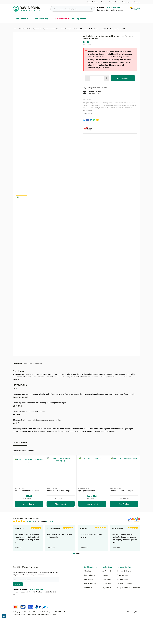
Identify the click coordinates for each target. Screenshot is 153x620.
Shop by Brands (79, 18)
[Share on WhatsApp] (94, 120)
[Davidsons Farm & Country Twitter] (133, 606)
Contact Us (112, 2)
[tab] (18, 363)
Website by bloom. (133, 612)
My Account (107, 588)
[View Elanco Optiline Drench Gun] (29, 470)
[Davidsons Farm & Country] (26, 9)
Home (15, 29)
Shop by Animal (21, 18)
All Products (107, 571)
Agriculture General (50, 29)
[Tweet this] (84, 120)
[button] (138, 450)
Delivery (103, 2)
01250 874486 (113, 7)
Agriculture (37, 29)
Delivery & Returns (124, 571)
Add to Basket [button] (28, 504)
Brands (105, 575)
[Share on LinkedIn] (91, 120)
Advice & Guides (93, 2)
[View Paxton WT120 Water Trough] (61, 470)
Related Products (20, 442)
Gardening (112, 105)
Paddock (133, 105)
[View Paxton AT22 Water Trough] (124, 470)
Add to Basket (122, 78)
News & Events (89, 575)
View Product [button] (60, 504)
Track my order (123, 575)
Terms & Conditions (124, 583)
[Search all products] (91, 8)
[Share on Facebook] (87, 120)
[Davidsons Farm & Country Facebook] (128, 606)
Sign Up (18, 584)
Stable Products (110, 108)
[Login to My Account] (127, 8)
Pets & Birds (107, 583)
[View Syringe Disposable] (92, 470)
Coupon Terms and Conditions (128, 588)
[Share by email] (97, 120)
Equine (129, 103)
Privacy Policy (122, 579)
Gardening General (123, 105)
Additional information (33, 363)
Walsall (90, 113)
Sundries (119, 108)
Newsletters (88, 579)
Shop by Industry (41, 18)
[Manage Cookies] (4, 616)
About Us (122, 2)
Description (18, 363)
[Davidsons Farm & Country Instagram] (138, 606)
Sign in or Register (133, 2)
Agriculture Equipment (106, 103)
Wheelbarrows (127, 108)
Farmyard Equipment (66, 29)
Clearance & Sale (61, 18)
